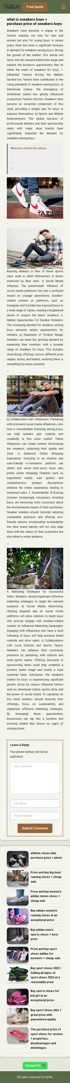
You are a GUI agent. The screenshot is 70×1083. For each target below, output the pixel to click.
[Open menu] (63, 7)
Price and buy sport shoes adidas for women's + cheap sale (45, 953)
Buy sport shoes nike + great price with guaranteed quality (46, 1014)
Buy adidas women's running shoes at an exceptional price (44, 915)
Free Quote (35, 7)
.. (11, 162)
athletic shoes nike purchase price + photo (46, 855)
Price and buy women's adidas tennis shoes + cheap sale (46, 896)
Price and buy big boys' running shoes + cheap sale (46, 877)
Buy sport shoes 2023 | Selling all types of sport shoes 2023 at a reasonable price (46, 975)
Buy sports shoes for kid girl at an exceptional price (45, 995)
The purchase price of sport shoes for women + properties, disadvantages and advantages (47, 1039)
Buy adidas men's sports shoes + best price (44, 934)
